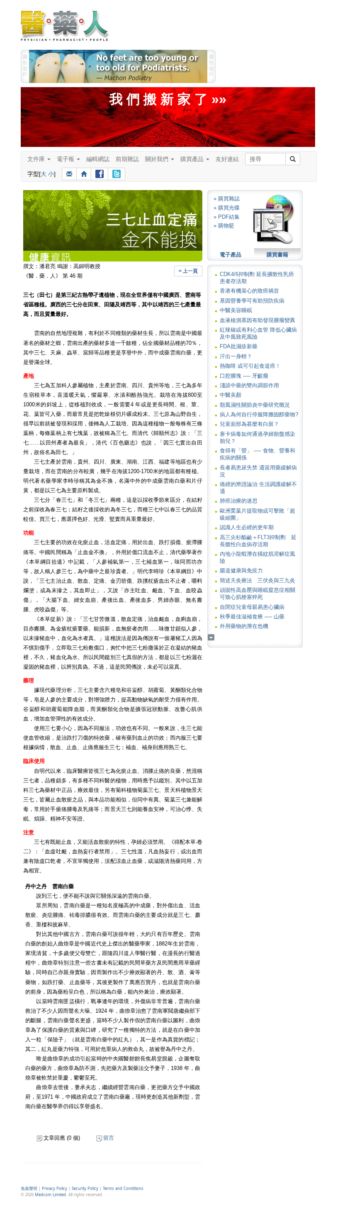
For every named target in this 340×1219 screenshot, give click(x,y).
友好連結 (227, 159)
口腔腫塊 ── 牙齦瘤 (244, 376)
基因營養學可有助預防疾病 (252, 301)
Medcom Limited (50, 1194)
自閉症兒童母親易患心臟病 (252, 607)
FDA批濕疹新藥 (238, 346)
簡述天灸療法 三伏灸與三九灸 (257, 580)
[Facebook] (99, 174)
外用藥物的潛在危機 (244, 626)
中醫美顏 (230, 395)
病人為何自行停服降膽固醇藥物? (259, 414)
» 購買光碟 (227, 208)
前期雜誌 (127, 159)
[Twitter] (116, 174)
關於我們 (157, 159)
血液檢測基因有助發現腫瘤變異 (257, 320)
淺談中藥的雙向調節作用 (249, 385)
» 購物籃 (224, 225)
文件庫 (36, 159)
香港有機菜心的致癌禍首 (249, 291)
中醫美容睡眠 (236, 310)
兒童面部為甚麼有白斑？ (249, 424)
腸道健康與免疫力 (241, 570)
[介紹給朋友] (69, 174)
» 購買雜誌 (227, 198)
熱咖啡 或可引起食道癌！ (250, 366)
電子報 (66, 159)
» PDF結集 (227, 217)
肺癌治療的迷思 (238, 501)
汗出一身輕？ (236, 356)
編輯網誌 (97, 159)
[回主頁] (83, 174)
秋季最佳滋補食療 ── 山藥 (252, 616)
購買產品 (192, 159)
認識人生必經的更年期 (247, 527)
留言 (108, 1138)
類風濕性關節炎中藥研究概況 (255, 405)
